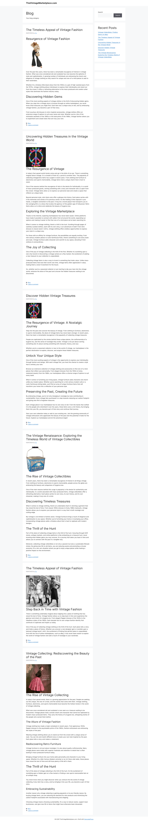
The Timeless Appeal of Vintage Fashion (54, 30)
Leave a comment (33, 125)
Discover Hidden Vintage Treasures (50, 295)
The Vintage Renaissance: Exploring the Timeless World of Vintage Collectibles (54, 437)
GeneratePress (88, 819)
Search (100, 12)
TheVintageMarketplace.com (41, 3)
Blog (29, 123)
